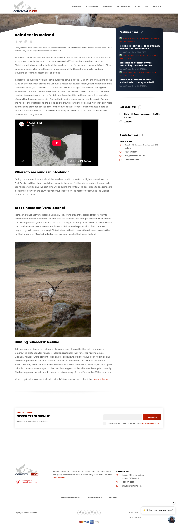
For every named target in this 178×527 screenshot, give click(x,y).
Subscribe (152, 417)
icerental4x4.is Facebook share (16, 41)
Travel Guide (123, 6)
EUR (146, 6)
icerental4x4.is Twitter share (20, 41)
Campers (107, 6)
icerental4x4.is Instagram (92, 512)
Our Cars (76, 6)
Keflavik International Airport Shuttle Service (142, 115)
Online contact (132, 159)
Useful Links (92, 6)
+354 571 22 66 (131, 152)
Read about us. (59, 478)
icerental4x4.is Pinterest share (31, 41)
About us (128, 122)
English (157, 6)
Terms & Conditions (71, 497)
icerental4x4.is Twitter (98, 512)
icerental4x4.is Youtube (86, 512)
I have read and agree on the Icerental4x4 (133, 423)
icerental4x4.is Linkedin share (25, 41)
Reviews (113, 497)
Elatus (149, 517)
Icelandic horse (100, 379)
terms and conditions (150, 423)
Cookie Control (95, 497)
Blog (137, 6)
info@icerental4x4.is (135, 156)
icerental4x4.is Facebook (80, 512)
